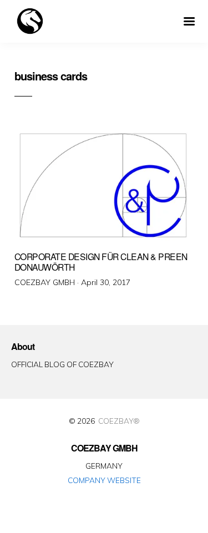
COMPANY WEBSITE (104, 480)
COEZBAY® (119, 420)
